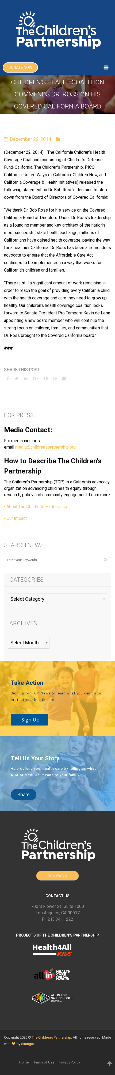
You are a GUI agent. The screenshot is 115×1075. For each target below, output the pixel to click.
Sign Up (30, 719)
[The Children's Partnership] (57, 30)
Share (23, 794)
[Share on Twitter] (16, 378)
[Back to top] (109, 1063)
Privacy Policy (69, 1062)
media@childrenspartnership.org (45, 447)
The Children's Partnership (51, 1037)
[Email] (64, 378)
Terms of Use (44, 1062)
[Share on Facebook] (8, 378)
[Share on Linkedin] (25, 378)
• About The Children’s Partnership (35, 506)
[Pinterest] (54, 378)
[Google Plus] (35, 378)
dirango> (28, 1044)
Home (24, 1062)
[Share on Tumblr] (45, 378)
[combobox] (57, 599)
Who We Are (57, 876)
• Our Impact (15, 518)
